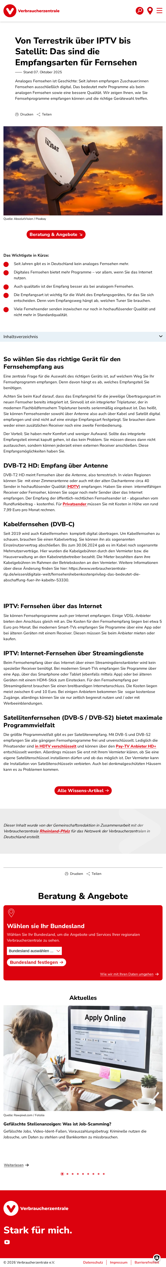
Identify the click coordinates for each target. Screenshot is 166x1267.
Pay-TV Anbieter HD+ (136, 746)
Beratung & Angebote (53, 234)
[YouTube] (7, 1242)
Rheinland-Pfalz (55, 831)
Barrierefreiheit (147, 1262)
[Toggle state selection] (150, 11)
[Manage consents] (157, 1258)
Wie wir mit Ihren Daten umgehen (126, 974)
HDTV (73, 486)
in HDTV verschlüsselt (55, 746)
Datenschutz (93, 1262)
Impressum (119, 1262)
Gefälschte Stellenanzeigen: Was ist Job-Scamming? (57, 1124)
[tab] (62, 1174)
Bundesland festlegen (34, 962)
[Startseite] (31, 10)
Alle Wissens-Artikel (80, 791)
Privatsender (75, 504)
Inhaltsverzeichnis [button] (20, 337)
